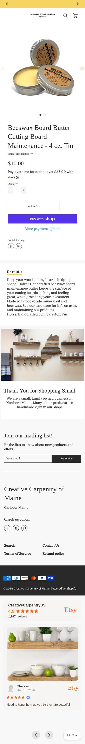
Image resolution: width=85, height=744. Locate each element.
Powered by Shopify (63, 588)
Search (9, 545)
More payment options (42, 229)
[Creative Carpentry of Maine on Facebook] (7, 530)
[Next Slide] (82, 69)
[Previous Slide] (3, 69)
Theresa (23, 686)
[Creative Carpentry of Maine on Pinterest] (24, 530)
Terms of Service (17, 554)
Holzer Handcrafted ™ (20, 153)
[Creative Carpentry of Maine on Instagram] (16, 530)
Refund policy (53, 554)
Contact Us (50, 545)
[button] (33, 206)
